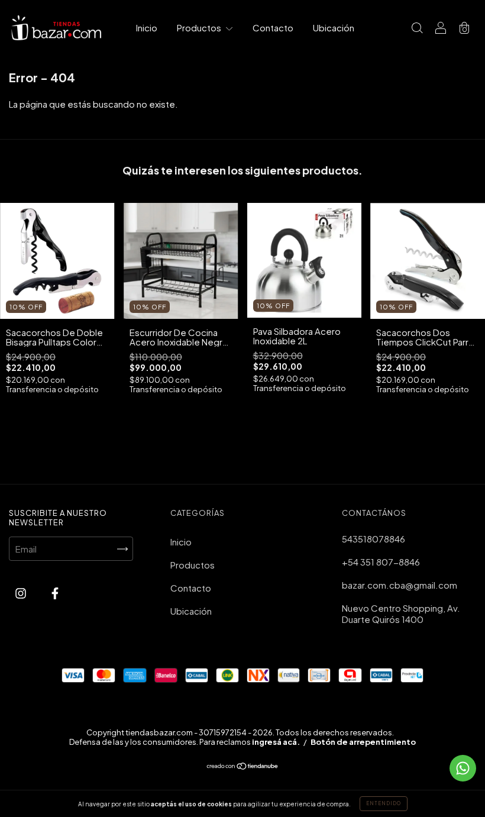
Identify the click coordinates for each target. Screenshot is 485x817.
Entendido (383, 803)
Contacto (273, 27)
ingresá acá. (276, 742)
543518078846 (373, 538)
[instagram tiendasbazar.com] (21, 592)
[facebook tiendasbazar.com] (55, 592)
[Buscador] (417, 28)
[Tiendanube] (243, 766)
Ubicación (333, 27)
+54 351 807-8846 (381, 561)
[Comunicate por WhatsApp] (463, 768)
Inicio (146, 27)
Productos (200, 27)
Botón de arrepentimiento (363, 742)
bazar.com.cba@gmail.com (399, 584)
